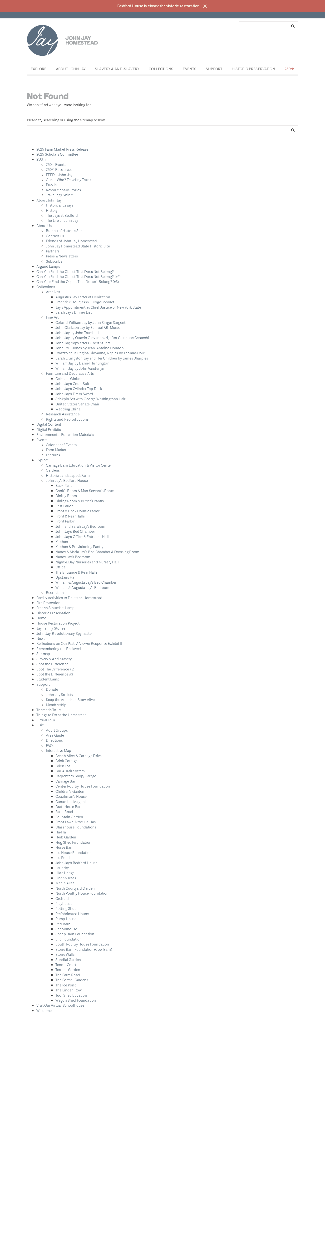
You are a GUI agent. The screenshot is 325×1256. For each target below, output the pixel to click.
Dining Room (66, 495)
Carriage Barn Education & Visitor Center (79, 465)
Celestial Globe (67, 378)
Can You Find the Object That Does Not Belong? (75, 271)
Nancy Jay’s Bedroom (72, 556)
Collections (161, 68)
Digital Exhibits (48, 429)
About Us (44, 225)
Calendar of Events (61, 444)
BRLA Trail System (70, 770)
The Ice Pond (66, 985)
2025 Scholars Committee (57, 154)
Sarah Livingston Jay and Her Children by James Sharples (101, 358)
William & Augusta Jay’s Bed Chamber (85, 582)
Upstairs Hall (65, 577)
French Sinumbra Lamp (55, 607)
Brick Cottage (66, 760)
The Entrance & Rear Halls (76, 572)
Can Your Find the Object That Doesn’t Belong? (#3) (77, 281)
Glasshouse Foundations (75, 827)
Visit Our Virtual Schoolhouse (60, 1005)
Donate (52, 689)
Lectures (53, 455)
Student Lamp (47, 679)
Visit (40, 725)
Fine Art (52, 317)
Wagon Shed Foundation (75, 1000)
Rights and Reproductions (67, 419)
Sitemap (43, 653)
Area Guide (55, 735)
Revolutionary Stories (63, 189)
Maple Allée (65, 883)
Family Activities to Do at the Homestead (69, 597)
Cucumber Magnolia (72, 801)
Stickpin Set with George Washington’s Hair (90, 398)
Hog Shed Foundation (73, 842)
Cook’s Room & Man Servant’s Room (84, 490)
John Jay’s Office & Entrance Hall (82, 536)
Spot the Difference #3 (54, 674)
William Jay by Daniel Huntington (82, 363)
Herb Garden (65, 837)
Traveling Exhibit (59, 194)
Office (60, 567)
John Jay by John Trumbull (77, 332)
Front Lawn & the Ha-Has (75, 821)
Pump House (66, 918)
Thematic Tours (48, 709)
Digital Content (48, 424)
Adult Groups (57, 730)
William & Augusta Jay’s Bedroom (82, 587)
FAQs (50, 745)
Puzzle (51, 184)
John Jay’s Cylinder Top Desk (78, 388)
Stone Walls (65, 954)
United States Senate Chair (77, 404)
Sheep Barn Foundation (74, 933)
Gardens (53, 470)
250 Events (56, 164)
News (40, 638)
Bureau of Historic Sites (65, 230)
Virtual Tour (45, 720)
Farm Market (56, 449)
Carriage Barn (66, 781)
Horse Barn (64, 847)
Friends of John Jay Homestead (71, 240)
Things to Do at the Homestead (61, 714)
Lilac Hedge (65, 872)
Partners (52, 251)
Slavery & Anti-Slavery (117, 68)
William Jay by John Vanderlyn (79, 368)
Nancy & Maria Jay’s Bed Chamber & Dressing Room (97, 551)
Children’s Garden (69, 791)
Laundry (62, 867)
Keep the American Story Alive (70, 699)
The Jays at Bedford (62, 215)
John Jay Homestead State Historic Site (78, 246)
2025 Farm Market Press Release (62, 149)
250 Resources (59, 169)
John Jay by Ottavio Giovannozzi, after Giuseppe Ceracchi (102, 337)
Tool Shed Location (71, 995)
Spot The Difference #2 (55, 669)
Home (41, 618)
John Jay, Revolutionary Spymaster (64, 633)
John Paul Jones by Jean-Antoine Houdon (89, 347)
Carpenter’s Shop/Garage (75, 775)
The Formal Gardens (71, 979)
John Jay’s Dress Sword (74, 393)
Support (214, 68)
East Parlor (64, 505)
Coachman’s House (71, 796)
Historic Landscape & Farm (68, 475)
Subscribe (54, 261)
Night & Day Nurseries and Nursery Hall (87, 562)
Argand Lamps (48, 266)
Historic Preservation (253, 68)
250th (289, 68)
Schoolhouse (66, 928)
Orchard (62, 898)
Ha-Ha (60, 832)
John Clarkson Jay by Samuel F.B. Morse (87, 327)
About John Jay (71, 68)
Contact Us (55, 235)
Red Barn (62, 923)
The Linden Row (68, 990)
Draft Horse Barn (69, 806)
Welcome (44, 1010)
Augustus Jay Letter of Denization (82, 297)
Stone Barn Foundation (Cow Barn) (83, 949)
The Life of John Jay (62, 220)
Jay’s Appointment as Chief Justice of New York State (98, 307)
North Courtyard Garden (75, 888)
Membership (56, 704)
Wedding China (67, 409)
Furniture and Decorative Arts (70, 373)
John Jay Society (59, 694)
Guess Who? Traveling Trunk (68, 179)
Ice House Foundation (73, 852)
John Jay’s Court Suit (72, 383)
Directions (54, 740)
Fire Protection (48, 602)
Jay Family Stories (50, 628)
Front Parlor (64, 521)
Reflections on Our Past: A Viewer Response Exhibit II (79, 643)
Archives (53, 291)
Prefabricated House (72, 913)
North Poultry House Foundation (82, 893)
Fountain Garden (69, 816)
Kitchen (61, 541)
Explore (38, 68)
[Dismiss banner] (205, 6)
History (52, 210)
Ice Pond (62, 857)
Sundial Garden (68, 959)
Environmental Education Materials (65, 434)
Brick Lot (62, 765)
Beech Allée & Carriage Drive (78, 755)
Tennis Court (65, 964)
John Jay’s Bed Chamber (75, 531)
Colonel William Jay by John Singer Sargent (90, 322)
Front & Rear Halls (70, 516)
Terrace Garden (67, 969)
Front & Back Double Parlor (77, 510)
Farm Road (64, 811)
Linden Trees (65, 878)
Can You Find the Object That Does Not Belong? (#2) (78, 276)
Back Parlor (64, 485)
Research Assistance (63, 414)
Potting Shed (66, 908)
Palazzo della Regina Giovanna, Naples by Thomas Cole (100, 352)
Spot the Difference (52, 663)
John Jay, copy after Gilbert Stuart (82, 342)
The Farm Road (67, 974)
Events (190, 68)
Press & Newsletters (62, 256)
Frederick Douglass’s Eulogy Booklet (84, 302)
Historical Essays (60, 205)
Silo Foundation (68, 939)
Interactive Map (58, 750)
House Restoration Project (57, 623)
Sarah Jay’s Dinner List (73, 312)
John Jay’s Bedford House (67, 480)
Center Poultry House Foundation (82, 786)
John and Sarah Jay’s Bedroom (80, 526)
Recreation (55, 592)
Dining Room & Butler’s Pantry (79, 500)
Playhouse (63, 903)
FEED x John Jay (59, 174)
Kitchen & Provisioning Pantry (79, 546)
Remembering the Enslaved (58, 648)
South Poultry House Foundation (82, 944)
